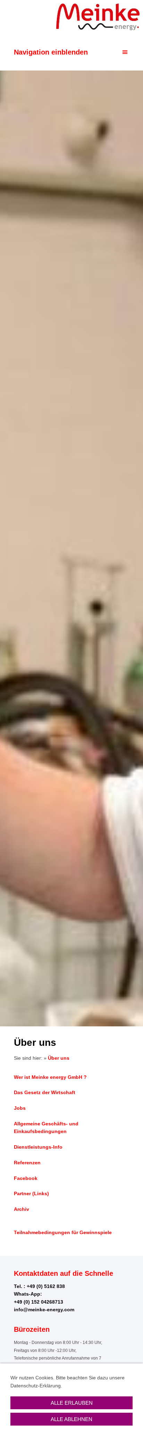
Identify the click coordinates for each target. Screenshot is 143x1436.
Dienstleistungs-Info (38, 1147)
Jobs (20, 1108)
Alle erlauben (72, 1403)
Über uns (58, 1058)
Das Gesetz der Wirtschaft (44, 1092)
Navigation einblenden (51, 52)
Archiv (21, 1209)
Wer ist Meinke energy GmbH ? (50, 1077)
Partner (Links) (31, 1193)
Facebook (25, 1178)
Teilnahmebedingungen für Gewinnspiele (63, 1232)
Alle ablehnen (71, 1419)
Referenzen (27, 1162)
